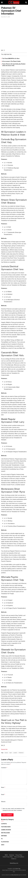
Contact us (13, 858)
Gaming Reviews (6, 829)
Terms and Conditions (19, 857)
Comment (4, 767)
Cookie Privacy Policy (8, 857)
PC (2, 838)
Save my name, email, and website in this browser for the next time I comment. (13, 809)
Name (3, 787)
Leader (15, 752)
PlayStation (5, 842)
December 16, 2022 (5, 17)
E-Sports (4, 823)
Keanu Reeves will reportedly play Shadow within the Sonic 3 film (13, 64)
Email (3, 794)
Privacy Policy (19, 855)
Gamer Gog (17, 868)
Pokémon (21, 752)
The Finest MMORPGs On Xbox (10, 58)
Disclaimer (11, 855)
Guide (6, 752)
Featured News (5, 827)
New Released (5, 832)
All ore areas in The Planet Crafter (11, 61)
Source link (4, 749)
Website (3, 801)
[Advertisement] (14, 33)
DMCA (6, 855)
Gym (11, 752)
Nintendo (4, 835)
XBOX (2, 844)
